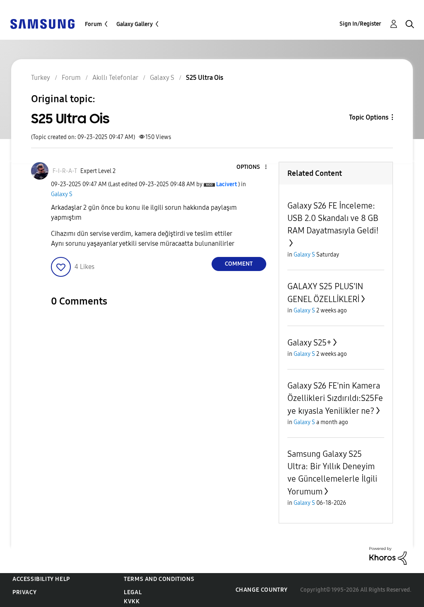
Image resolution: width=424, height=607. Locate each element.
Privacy (24, 592)
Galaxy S (61, 194)
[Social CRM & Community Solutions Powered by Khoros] (388, 555)
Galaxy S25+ (309, 343)
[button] (251, 167)
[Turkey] (42, 23)
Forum (93, 24)
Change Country (262, 589)
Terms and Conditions (159, 579)
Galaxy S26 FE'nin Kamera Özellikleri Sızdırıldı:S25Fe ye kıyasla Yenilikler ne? (335, 398)
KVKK (132, 601)
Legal (133, 592)
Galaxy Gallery (134, 24)
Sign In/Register (360, 23)
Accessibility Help (41, 579)
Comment (239, 263)
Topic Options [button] (368, 117)
